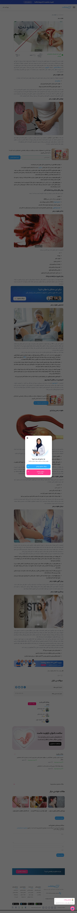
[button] (27, 438)
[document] (38, 456)
